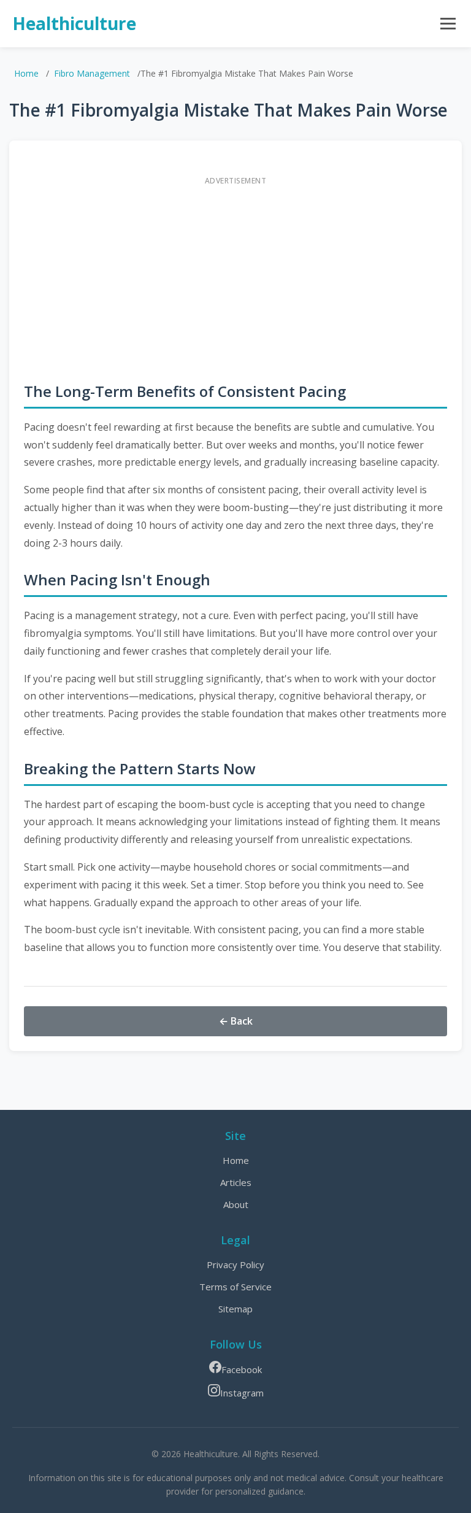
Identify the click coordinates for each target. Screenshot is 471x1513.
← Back (236, 1021)
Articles (235, 1182)
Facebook (241, 1369)
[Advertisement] (235, 277)
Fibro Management (92, 73)
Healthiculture (74, 23)
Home (26, 73)
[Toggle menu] (448, 24)
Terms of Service (235, 1286)
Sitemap (235, 1309)
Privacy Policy (235, 1264)
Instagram (242, 1393)
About (235, 1204)
